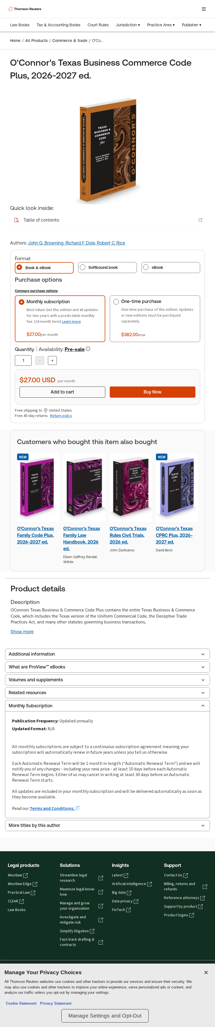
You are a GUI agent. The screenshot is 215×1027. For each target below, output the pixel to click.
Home (15, 40)
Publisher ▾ (191, 25)
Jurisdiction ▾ (128, 25)
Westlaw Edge (20, 883)
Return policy (61, 415)
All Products (36, 40)
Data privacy (122, 901)
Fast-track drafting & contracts (77, 942)
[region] (107, 995)
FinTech (118, 909)
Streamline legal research (73, 878)
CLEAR (13, 901)
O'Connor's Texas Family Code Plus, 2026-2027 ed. (35, 535)
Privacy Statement (54, 1003)
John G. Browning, (47, 243)
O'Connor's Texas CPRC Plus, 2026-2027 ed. (174, 535)
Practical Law (19, 892)
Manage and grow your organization (75, 906)
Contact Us (173, 875)
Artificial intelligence (129, 883)
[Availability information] (88, 349)
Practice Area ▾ (161, 25)
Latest (117, 875)
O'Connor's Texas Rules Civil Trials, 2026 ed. (128, 535)
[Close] (206, 972)
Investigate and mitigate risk (73, 920)
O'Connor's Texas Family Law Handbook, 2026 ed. (81, 538)
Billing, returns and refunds (179, 886)
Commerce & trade (69, 40)
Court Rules (98, 25)
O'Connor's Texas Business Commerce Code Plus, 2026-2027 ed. (98, 40)
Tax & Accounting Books (58, 25)
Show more (22, 631)
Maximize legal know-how (77, 892)
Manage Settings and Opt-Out (105, 1016)
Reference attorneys (181, 897)
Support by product (180, 906)
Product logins (176, 915)
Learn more (71, 321)
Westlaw (15, 875)
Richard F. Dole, (81, 243)
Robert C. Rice (111, 243)
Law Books (19, 25)
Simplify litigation (74, 931)
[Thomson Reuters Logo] (25, 9)
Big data (119, 892)
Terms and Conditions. (52, 808)
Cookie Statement (21, 1003)
